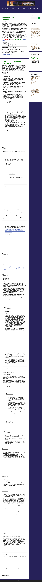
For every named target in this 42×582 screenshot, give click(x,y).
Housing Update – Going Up (6, 43)
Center (4, 40)
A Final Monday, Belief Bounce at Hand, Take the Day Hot (35, 44)
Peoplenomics (7, 8)
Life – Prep (23, 8)
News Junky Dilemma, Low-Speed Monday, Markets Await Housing (35, 32)
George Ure (6, 385)
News (3, 42)
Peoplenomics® (6, 42)
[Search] (39, 18)
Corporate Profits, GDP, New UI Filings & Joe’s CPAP (10, 44)
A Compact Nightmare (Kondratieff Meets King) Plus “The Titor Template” (35, 40)
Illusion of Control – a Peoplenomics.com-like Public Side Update (35, 47)
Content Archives (35, 8)
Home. (3, 8)
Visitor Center (30, 8)
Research (18, 8)
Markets (13, 8)
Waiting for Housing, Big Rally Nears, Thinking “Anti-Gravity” (35, 29)
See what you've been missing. (8, 54)
